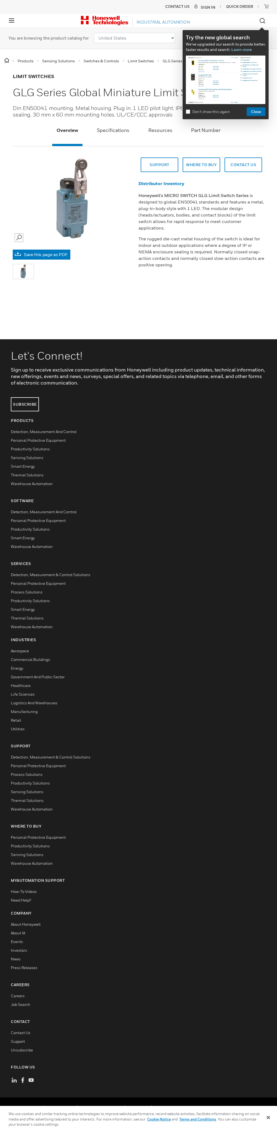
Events (17, 941)
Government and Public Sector (38, 676)
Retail (16, 720)
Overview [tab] (67, 130)
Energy (17, 668)
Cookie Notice (159, 1119)
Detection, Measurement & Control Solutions (50, 574)
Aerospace (20, 650)
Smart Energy (23, 466)
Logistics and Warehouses (34, 702)
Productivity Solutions (30, 449)
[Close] (268, 1117)
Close (256, 111)
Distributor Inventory (161, 183)
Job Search (20, 1004)
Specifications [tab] (113, 130)
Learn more (241, 49)
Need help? (21, 900)
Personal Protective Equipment (38, 440)
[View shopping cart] (266, 6)
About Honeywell (26, 924)
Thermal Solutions (27, 475)
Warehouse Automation (32, 483)
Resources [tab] (160, 130)
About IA (18, 933)
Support (159, 164)
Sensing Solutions (27, 457)
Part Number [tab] (205, 130)
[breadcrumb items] (7, 60)
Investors (19, 950)
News (16, 959)
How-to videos (24, 891)
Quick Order (239, 6)
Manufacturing (24, 711)
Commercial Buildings (30, 659)
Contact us (243, 164)
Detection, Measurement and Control (44, 431)
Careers (18, 995)
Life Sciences (23, 694)
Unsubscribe (22, 1050)
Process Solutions (26, 592)
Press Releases (24, 967)
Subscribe (25, 404)
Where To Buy (201, 164)
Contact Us (20, 1032)
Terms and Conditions (197, 1119)
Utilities (18, 729)
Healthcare (21, 685)
